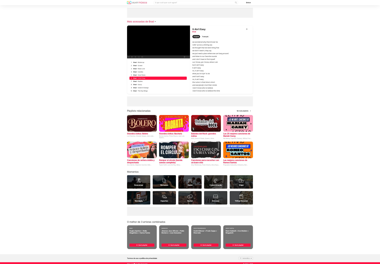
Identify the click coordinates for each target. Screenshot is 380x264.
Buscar (236, 2)
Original (196, 36)
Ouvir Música (137, 2)
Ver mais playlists (242, 111)
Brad (194, 32)
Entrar (248, 3)
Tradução (205, 36)
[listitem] (158, 62)
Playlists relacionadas (139, 110)
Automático (246, 258)
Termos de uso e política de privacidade (142, 258)
